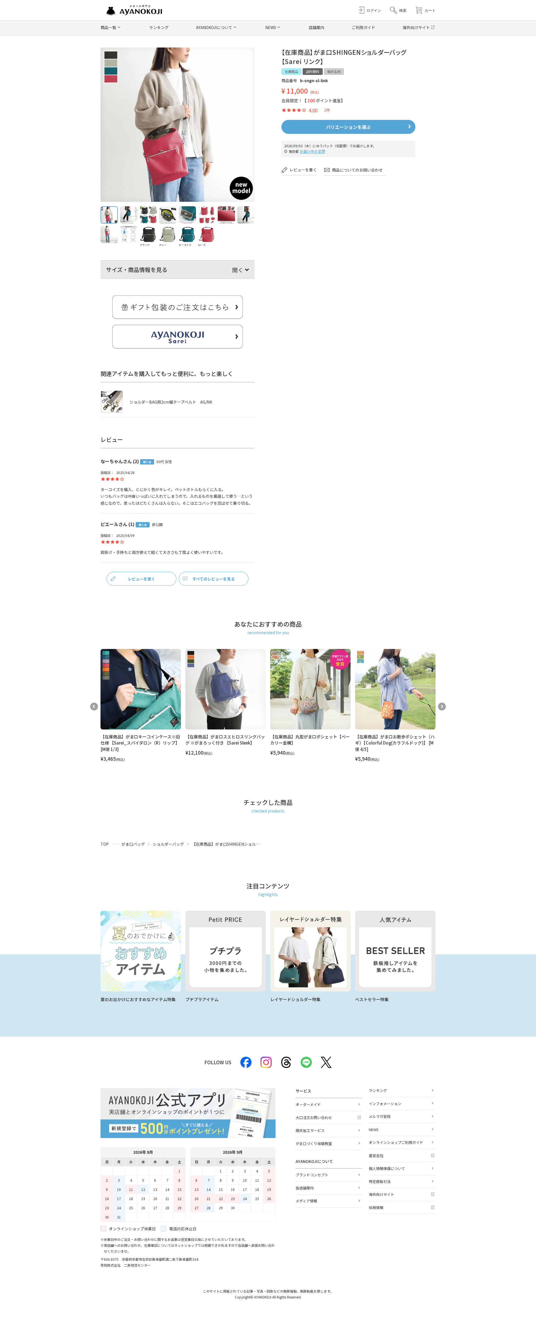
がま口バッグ (133, 844)
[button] (398, 10)
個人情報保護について (387, 1168)
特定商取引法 (380, 1181)
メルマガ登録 (380, 1116)
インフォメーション (385, 1103)
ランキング (159, 27)
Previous (94, 706)
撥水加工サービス (310, 1130)
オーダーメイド (308, 1104)
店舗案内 (316, 27)
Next (442, 706)
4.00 (313, 110)
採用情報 (376, 1207)
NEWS (374, 1129)
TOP (104, 844)
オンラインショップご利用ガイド (396, 1142)
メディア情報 (306, 1200)
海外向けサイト (416, 27)
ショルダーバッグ (168, 844)
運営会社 (376, 1155)
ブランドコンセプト (312, 1174)
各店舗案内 (305, 1188)
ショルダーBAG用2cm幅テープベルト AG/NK (171, 402)
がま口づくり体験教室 (314, 1143)
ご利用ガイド (363, 27)
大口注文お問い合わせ (314, 1117)
